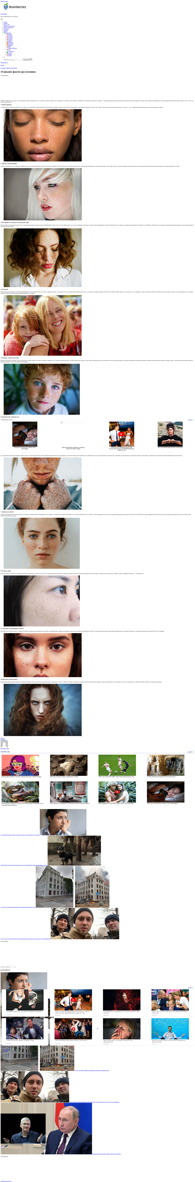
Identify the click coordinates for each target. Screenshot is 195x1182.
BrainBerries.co (4, 62)
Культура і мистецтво (9, 26)
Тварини (6, 30)
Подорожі (6, 28)
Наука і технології (8, 27)
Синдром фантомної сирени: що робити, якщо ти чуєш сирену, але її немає (20, 835)
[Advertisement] (46, 88)
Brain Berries (4, 14)
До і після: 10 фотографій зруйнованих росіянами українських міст (18, 907)
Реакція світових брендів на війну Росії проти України (106, 1154)
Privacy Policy (7, 1049)
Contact (5, 1051)
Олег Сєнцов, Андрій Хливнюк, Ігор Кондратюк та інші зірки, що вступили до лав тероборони (26, 938)
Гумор (5, 22)
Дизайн (6, 23)
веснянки (3, 739)
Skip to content (4, 1)
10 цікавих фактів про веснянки (9, 68)
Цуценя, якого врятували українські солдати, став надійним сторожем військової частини (24, 865)
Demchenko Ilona (5, 748)
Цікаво (5, 31)
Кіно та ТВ (6, 24)
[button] (4, 57)
